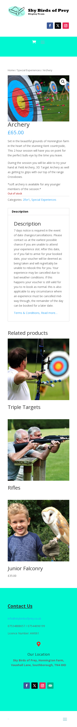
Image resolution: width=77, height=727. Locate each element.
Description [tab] (20, 211)
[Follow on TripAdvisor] (50, 685)
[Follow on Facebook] (50, 25)
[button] (63, 81)
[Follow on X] (58, 25)
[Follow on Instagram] (66, 25)
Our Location (38, 654)
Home (11, 70)
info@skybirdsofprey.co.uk (24, 618)
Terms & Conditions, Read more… (35, 313)
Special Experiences (29, 70)
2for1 (26, 200)
